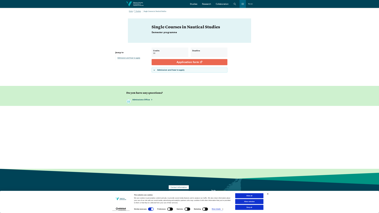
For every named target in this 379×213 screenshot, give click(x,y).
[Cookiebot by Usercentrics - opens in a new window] (121, 209)
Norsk (250, 4)
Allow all (249, 196)
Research (206, 4)
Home (131, 11)
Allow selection (249, 201)
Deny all (249, 207)
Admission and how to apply (128, 58)
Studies (193, 4)
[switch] (170, 209)
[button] (235, 4)
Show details (216, 209)
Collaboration (222, 4)
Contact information (179, 187)
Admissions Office (141, 100)
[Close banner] (267, 194)
